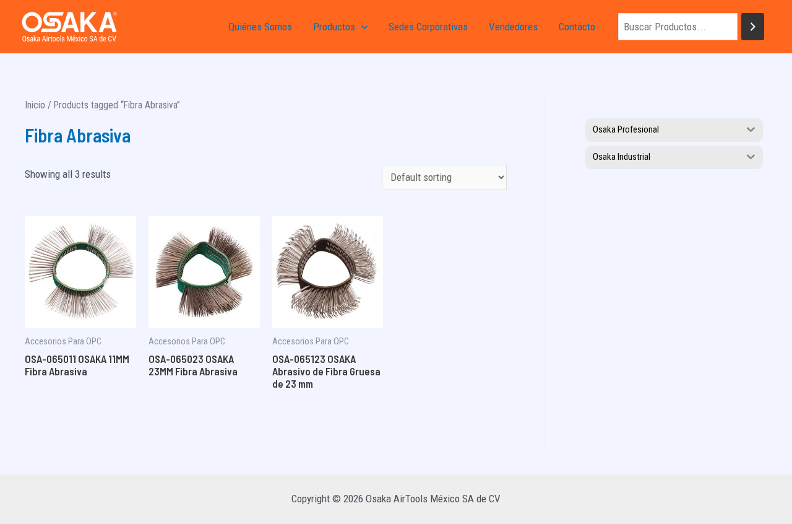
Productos (334, 26)
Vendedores (513, 26)
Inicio (35, 105)
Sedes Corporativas (428, 26)
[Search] (752, 27)
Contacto (577, 26)
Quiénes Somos (260, 26)
